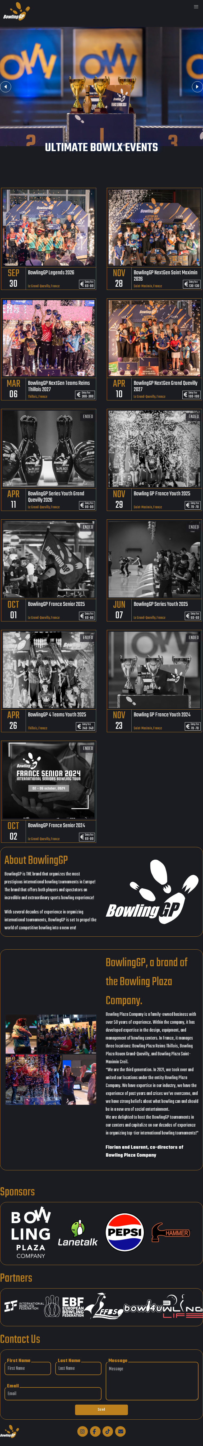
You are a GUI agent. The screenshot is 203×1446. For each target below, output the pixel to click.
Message (117, 1361)
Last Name (69, 1361)
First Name (18, 1361)
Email (13, 1386)
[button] (196, 7)
